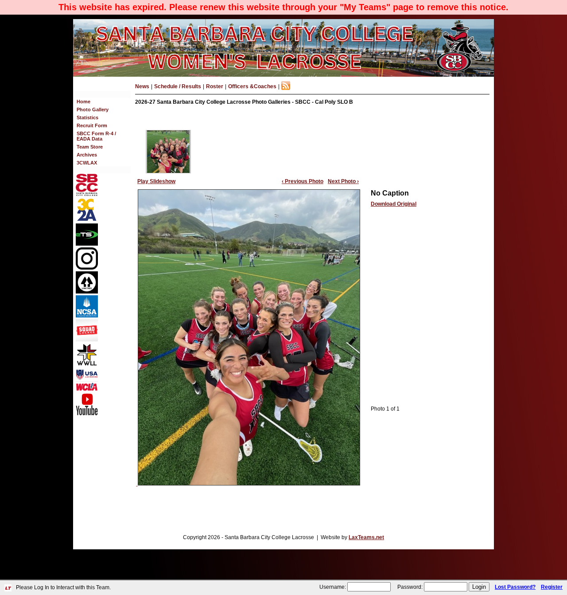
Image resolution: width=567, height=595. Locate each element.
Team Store (90, 146)
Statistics (87, 117)
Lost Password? (515, 587)
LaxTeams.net (366, 537)
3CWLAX (87, 162)
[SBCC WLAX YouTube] (87, 413)
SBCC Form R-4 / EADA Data (96, 136)
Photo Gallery (93, 109)
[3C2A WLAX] (87, 220)
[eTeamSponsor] (87, 244)
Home (83, 101)
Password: (410, 587)
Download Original (393, 204)
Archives (87, 154)
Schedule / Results (177, 86)
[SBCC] (87, 194)
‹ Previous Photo (302, 181)
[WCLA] (87, 389)
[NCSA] (87, 315)
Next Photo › (343, 181)
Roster (214, 86)
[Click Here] (87, 339)
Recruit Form (92, 125)
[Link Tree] (87, 291)
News (142, 86)
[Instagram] (87, 267)
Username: (332, 587)
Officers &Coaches (252, 86)
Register (552, 587)
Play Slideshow (156, 181)
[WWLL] (87, 364)
